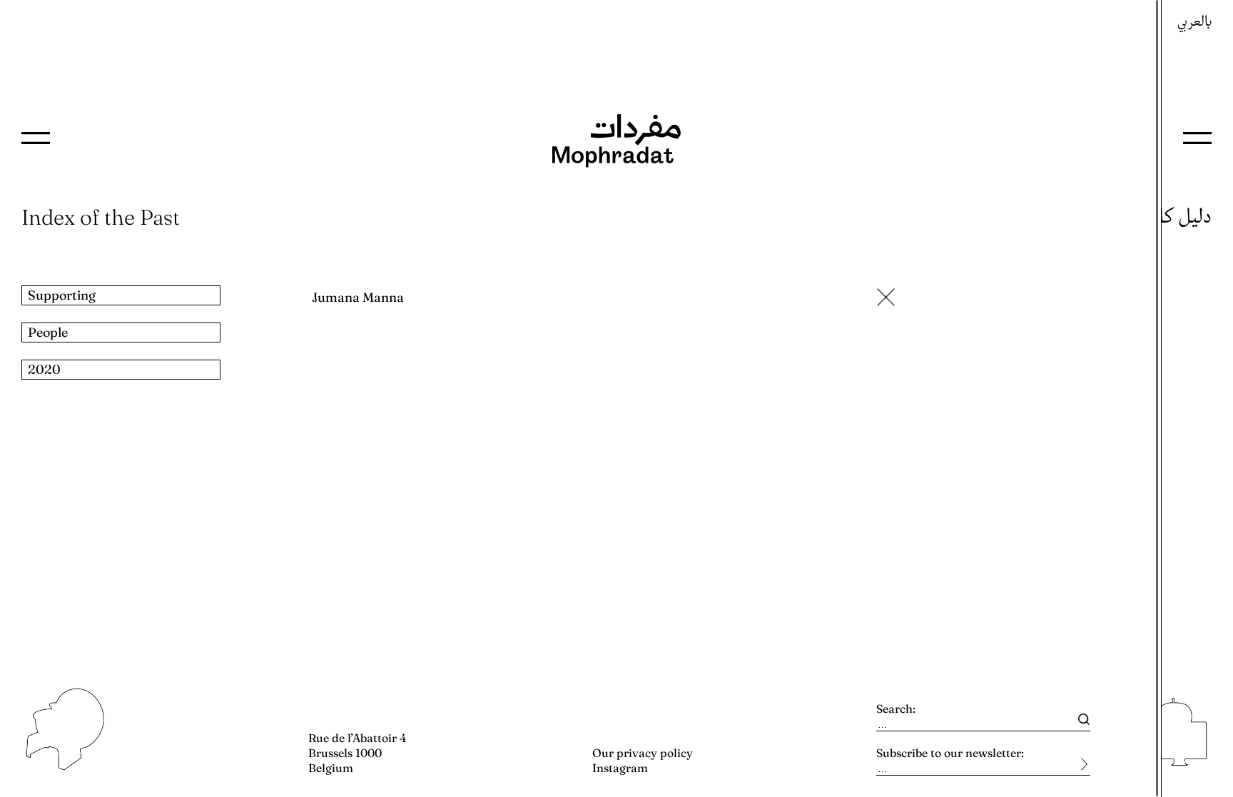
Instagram (620, 768)
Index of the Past (100, 217)
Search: (895, 708)
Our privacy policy (642, 753)
